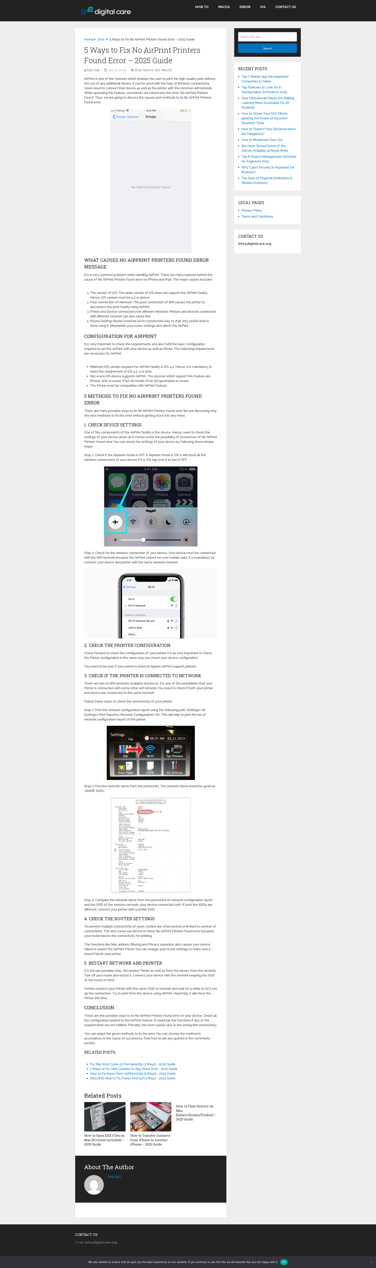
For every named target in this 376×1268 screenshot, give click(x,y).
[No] (371, 1262)
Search (267, 48)
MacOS (224, 7)
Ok (284, 1261)
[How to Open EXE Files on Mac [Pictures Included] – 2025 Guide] (105, 1116)
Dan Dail (93, 70)
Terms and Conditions (257, 216)
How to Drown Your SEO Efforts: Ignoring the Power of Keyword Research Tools (264, 118)
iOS (263, 7)
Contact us (285, 7)
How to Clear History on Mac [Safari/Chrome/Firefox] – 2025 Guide (196, 1112)
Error (245, 7)
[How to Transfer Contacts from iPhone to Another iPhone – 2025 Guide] (151, 1116)
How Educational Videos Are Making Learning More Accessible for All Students (267, 102)
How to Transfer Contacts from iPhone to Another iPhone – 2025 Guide (150, 1139)
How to (202, 7)
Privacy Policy (251, 210)
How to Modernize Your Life (262, 140)
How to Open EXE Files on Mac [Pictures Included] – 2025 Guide (104, 1139)
